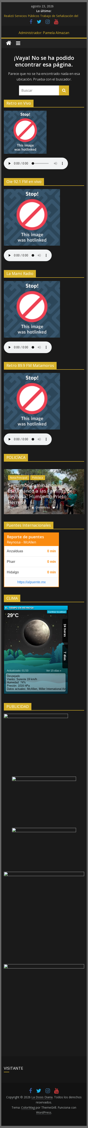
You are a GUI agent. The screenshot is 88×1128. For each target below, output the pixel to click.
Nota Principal (18, 477)
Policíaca (37, 477)
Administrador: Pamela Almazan (44, 32)
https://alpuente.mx (31, 582)
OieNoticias (43, 507)
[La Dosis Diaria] (8, 43)
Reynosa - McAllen (21, 542)
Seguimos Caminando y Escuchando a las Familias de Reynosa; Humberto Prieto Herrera (40, 493)
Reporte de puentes (25, 536)
